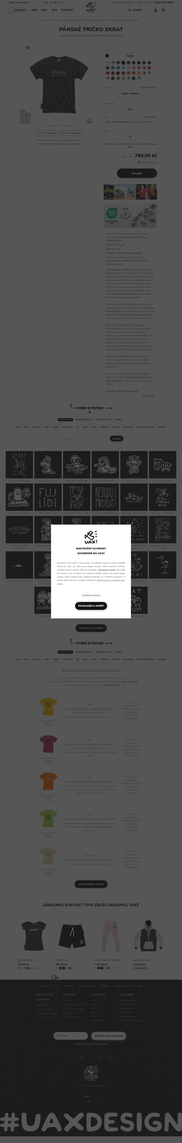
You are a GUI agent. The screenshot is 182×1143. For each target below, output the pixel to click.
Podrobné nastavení (91, 595)
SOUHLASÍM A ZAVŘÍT (91, 605)
